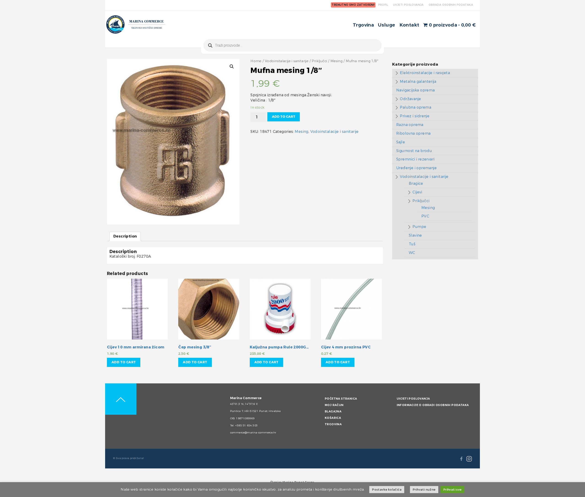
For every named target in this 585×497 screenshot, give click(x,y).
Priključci (319, 61)
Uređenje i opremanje (416, 168)
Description (125, 236)
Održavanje (410, 98)
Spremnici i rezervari (415, 159)
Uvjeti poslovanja (413, 399)
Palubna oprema (415, 107)
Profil (383, 5)
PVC (425, 216)
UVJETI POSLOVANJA (408, 5)
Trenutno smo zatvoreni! (353, 5)
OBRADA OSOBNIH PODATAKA (451, 5)
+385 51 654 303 (246, 425)
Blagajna (333, 411)
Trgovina (363, 25)
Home (256, 61)
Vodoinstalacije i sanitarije (286, 61)
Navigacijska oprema (415, 90)
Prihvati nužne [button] (424, 490)
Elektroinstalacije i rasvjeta (425, 72)
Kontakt (409, 25)
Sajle (400, 142)
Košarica (333, 418)
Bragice (416, 183)
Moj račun (334, 405)
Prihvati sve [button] (452, 490)
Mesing (336, 61)
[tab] (125, 236)
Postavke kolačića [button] (387, 490)
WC (412, 252)
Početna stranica (341, 399)
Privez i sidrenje (414, 116)
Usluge (386, 25)
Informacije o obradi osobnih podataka (433, 405)
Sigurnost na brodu (414, 150)
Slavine (415, 235)
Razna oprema (409, 124)
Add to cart (283, 117)
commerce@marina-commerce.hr (253, 432)
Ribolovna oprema (413, 133)
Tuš (412, 244)
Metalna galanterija (418, 81)
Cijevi (417, 192)
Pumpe (419, 226)
